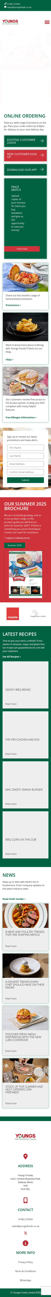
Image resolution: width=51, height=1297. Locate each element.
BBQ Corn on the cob (20, 839)
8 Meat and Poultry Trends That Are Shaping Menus (24, 933)
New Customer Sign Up (22, 155)
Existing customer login (21, 141)
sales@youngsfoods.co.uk (25, 1226)
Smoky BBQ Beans (18, 689)
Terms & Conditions (25, 1271)
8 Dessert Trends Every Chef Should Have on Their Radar (24, 984)
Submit (25, 480)
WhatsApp (25, 1280)
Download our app (22, 170)
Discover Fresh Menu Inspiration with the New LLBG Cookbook (23, 1037)
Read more (11, 703)
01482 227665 (25, 1219)
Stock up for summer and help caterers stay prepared (24, 1089)
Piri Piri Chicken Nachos (22, 739)
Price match (16, 188)
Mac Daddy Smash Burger (23, 789)
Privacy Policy (25, 1262)
